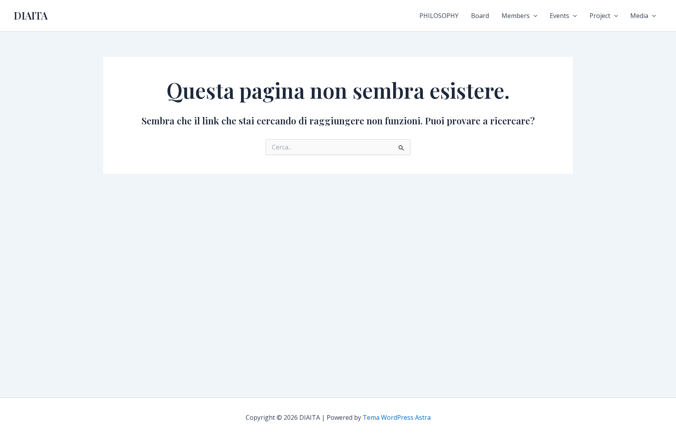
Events (559, 15)
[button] (534, 15)
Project (600, 15)
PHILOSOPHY (438, 15)
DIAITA (31, 15)
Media (639, 15)
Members (516, 15)
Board (480, 15)
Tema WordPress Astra (397, 417)
